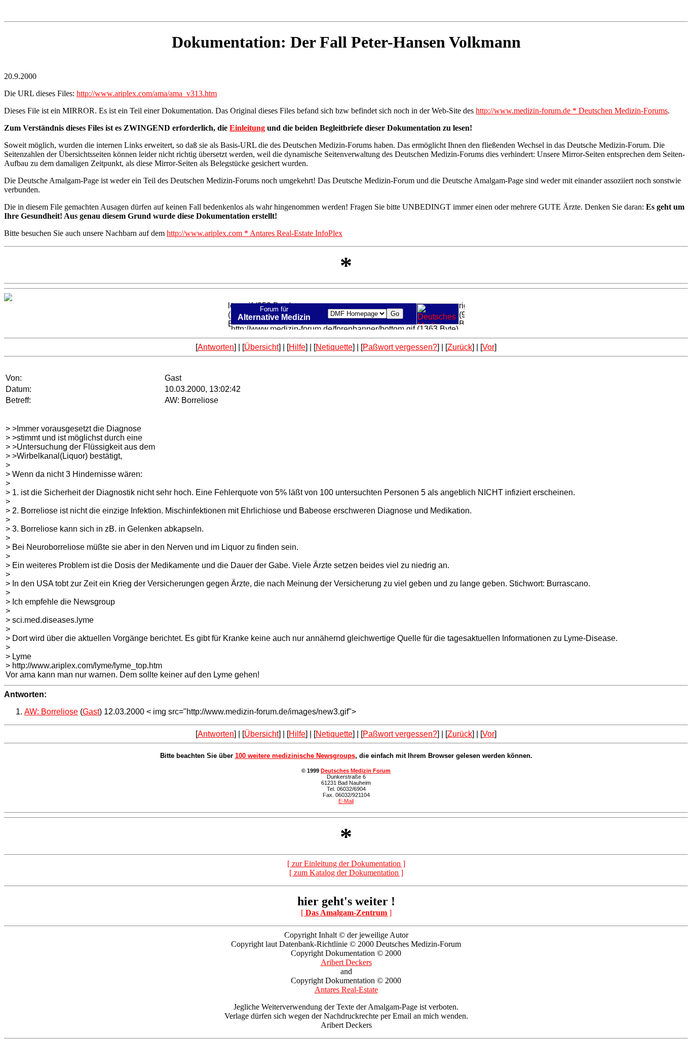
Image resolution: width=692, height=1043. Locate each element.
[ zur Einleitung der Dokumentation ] (346, 863)
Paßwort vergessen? (400, 347)
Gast (91, 711)
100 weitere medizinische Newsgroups (295, 755)
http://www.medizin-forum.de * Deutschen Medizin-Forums (572, 110)
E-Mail (346, 801)
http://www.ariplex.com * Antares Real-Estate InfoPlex (254, 233)
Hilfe (297, 347)
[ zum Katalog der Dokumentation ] (346, 872)
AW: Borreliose (51, 711)
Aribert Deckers (346, 962)
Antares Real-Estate (346, 989)
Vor (488, 347)
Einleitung (247, 128)
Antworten (216, 347)
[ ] (346, 912)
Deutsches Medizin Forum (356, 771)
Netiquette (334, 347)
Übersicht (261, 347)
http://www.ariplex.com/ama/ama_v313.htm (146, 93)
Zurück (459, 347)
